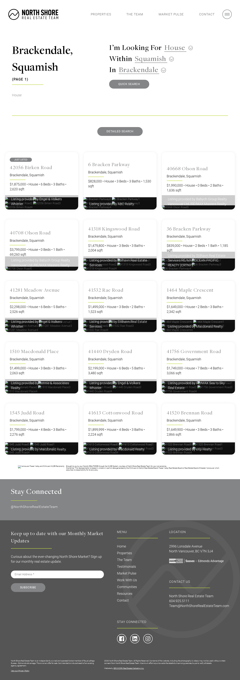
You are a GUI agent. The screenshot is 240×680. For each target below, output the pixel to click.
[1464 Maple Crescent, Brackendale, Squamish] (177, 321)
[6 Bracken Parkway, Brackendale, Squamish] (126, 199)
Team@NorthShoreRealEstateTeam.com (199, 606)
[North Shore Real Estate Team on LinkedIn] (135, 642)
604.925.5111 (179, 601)
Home (121, 546)
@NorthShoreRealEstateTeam (34, 507)
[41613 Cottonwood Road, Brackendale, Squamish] (101, 444)
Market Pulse (171, 14)
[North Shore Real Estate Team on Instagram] (148, 642)
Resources (124, 594)
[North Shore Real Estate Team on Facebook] (121, 642)
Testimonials (126, 567)
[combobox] (177, 47)
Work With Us (127, 580)
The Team (134, 14)
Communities (127, 587)
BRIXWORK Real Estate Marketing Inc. (129, 668)
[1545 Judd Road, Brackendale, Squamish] (42, 444)
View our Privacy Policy (20, 670)
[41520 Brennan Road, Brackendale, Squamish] (177, 444)
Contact (207, 14)
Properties (101, 14)
